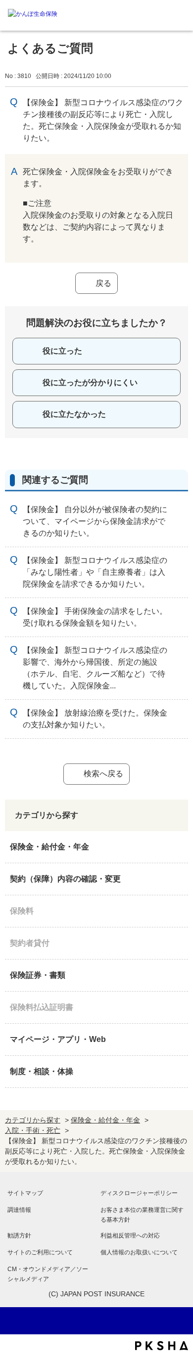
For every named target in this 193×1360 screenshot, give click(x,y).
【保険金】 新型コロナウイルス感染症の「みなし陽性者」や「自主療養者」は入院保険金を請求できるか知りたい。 (95, 572)
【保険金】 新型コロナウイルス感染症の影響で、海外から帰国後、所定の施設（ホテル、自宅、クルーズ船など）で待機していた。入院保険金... (95, 668)
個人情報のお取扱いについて (139, 1252)
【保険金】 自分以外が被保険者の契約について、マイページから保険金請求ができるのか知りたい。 (95, 521)
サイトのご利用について (40, 1252)
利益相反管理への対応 (130, 1235)
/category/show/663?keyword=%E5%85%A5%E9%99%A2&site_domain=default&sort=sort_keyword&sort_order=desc (178, 975)
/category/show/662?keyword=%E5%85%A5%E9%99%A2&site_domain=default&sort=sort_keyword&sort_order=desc (178, 943)
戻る (103, 283)
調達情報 (19, 1209)
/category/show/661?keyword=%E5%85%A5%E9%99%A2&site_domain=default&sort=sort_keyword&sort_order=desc (178, 911)
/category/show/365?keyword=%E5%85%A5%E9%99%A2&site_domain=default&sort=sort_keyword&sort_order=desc (178, 1007)
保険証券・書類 (37, 975)
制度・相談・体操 (41, 1071)
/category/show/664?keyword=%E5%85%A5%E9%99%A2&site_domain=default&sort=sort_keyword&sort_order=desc (178, 1071)
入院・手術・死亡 (32, 1130)
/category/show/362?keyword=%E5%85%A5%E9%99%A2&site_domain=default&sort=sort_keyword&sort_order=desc (178, 847)
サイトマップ (25, 1193)
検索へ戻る (103, 773)
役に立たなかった (74, 414)
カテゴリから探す (32, 1120)
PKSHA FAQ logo (161, 1345)
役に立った (62, 351)
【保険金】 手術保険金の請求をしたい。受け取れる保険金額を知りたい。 (95, 617)
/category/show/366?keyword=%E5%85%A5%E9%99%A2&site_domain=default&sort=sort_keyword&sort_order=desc (178, 1039)
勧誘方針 (19, 1235)
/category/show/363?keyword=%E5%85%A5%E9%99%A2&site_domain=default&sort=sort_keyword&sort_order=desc (178, 879)
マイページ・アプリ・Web (58, 1039)
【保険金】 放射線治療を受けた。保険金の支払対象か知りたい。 (95, 719)
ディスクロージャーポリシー (139, 1193)
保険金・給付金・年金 (49, 846)
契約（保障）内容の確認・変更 (65, 879)
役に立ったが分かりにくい (90, 382)
